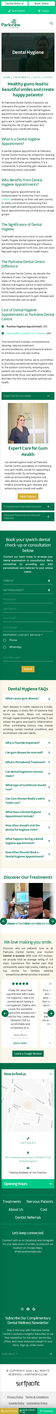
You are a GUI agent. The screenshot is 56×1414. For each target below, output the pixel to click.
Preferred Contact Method (23, 634)
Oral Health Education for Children (26, 333)
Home (7, 77)
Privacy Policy (15, 1397)
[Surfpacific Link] (28, 1384)
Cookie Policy (16, 1403)
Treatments (21, 77)
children (6, 199)
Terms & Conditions (37, 1397)
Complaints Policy (37, 1403)
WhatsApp (15, 647)
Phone (13, 640)
